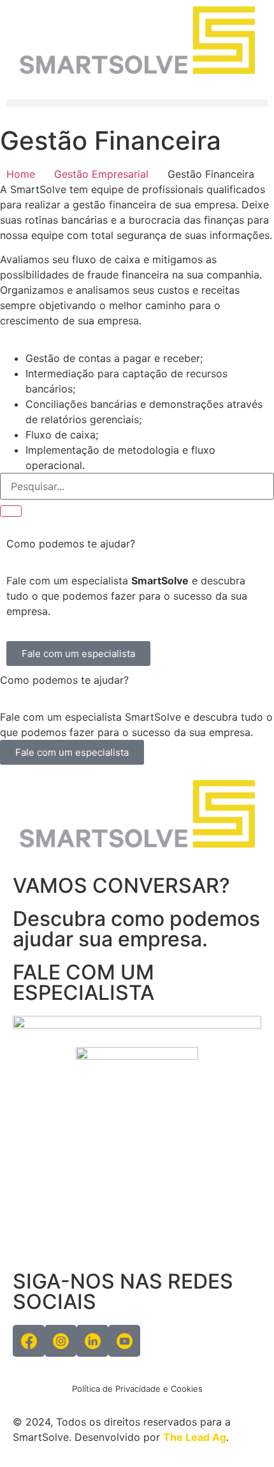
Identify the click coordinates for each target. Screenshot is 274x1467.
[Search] (11, 511)
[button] (137, 102)
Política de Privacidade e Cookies (137, 1389)
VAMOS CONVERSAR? (121, 885)
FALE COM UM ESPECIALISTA (83, 982)
